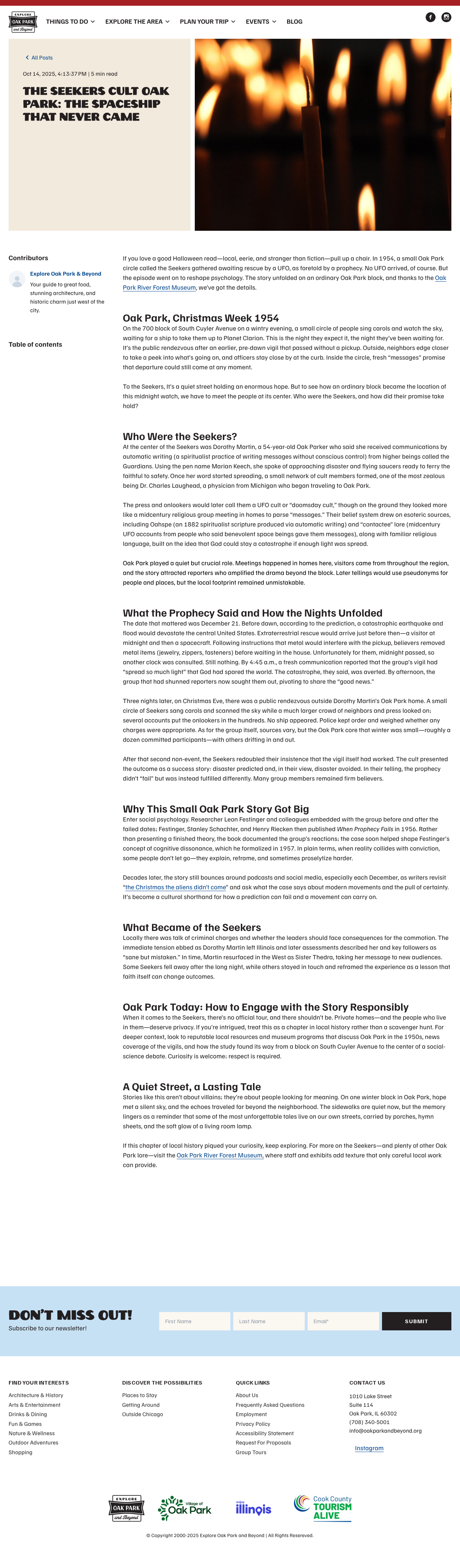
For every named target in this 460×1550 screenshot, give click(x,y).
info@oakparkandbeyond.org (385, 1430)
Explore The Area (134, 21)
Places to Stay (139, 1395)
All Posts (38, 57)
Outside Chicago (142, 1414)
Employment (251, 1414)
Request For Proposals (263, 1442)
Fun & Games (25, 1423)
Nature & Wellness (32, 1433)
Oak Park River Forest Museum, (220, 1155)
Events (258, 21)
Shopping (20, 1452)
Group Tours (251, 1452)
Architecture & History (36, 1395)
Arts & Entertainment (34, 1404)
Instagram (369, 1448)
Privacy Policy (253, 1423)
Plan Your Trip (204, 21)
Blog (295, 21)
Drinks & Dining (28, 1414)
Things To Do (67, 21)
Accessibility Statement (265, 1433)
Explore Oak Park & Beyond (65, 273)
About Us (247, 1395)
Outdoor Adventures (33, 1442)
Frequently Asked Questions (270, 1404)
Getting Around (141, 1404)
